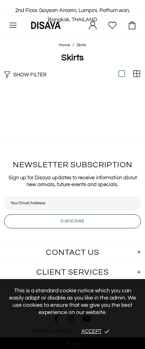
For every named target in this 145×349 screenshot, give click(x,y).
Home (64, 45)
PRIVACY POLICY (53, 331)
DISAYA (46, 25)
